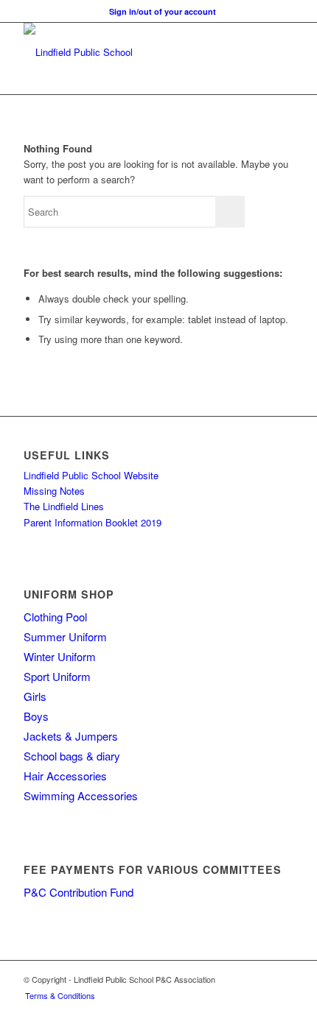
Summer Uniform (65, 636)
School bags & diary (72, 755)
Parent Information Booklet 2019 (92, 522)
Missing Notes (54, 491)
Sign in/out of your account (162, 11)
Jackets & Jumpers (71, 736)
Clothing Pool (55, 616)
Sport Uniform (57, 676)
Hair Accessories (65, 775)
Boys (36, 716)
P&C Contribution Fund (78, 892)
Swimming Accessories (81, 795)
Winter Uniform (60, 656)
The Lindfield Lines (64, 506)
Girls (35, 696)
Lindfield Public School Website (91, 475)
